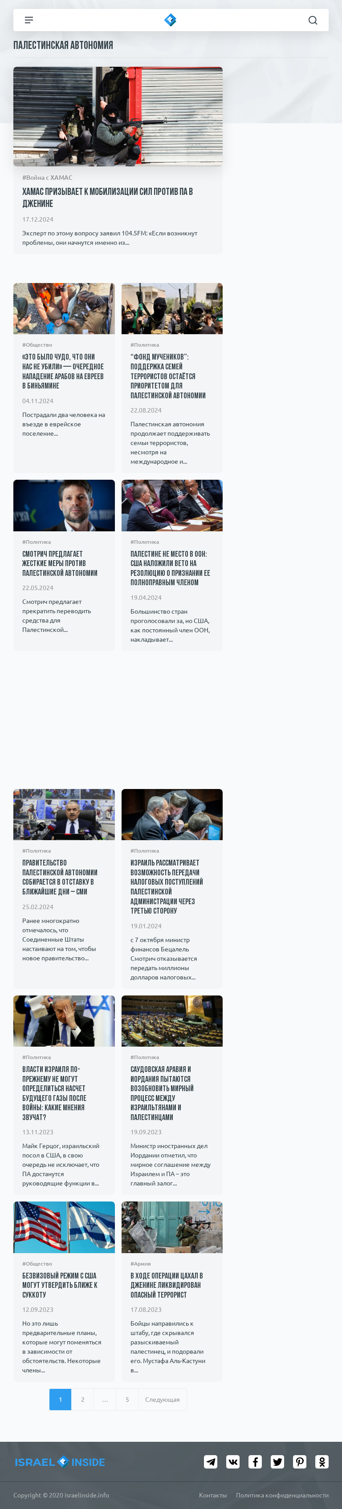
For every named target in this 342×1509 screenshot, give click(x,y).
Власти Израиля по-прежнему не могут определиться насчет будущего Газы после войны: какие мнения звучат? (54, 1094)
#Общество (37, 345)
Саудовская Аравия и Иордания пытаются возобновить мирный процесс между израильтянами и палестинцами (162, 1094)
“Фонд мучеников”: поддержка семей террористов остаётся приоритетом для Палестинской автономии (168, 377)
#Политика (144, 345)
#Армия (140, 1263)
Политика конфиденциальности (282, 1495)
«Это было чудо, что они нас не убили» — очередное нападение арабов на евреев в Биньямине (63, 372)
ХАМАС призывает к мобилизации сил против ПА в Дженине (107, 198)
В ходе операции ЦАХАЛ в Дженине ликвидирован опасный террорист (166, 1286)
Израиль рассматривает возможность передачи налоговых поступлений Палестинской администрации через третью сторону (166, 888)
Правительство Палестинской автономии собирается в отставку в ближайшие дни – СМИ (60, 878)
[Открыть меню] (29, 20)
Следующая (162, 1399)
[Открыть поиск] (313, 20)
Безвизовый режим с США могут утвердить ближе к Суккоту (60, 1286)
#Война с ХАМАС (47, 177)
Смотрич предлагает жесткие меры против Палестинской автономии (60, 564)
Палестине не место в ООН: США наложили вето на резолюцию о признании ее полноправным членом (170, 569)
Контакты (213, 1495)
